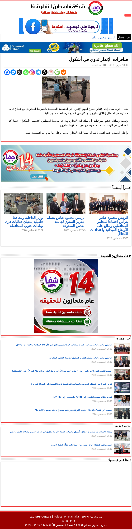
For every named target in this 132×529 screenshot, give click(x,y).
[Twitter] (70, 521)
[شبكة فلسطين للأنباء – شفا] (66, 7)
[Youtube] (63, 521)
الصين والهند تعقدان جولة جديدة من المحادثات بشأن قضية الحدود (81, 444)
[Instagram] (32, 72)
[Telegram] (38, 72)
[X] (19, 72)
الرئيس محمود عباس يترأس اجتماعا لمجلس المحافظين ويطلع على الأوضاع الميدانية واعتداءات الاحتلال (109, 226)
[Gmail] (51, 72)
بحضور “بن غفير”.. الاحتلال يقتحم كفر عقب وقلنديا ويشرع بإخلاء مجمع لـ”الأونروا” (73, 410)
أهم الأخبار (97, 65)
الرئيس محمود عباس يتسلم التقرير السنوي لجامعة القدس (81, 37)
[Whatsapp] (26, 72)
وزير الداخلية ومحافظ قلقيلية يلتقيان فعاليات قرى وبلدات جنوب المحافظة (24, 222)
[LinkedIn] (67, 521)
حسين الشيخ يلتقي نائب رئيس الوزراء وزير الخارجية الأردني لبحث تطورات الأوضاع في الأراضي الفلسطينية (62, 370)
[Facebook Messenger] (13, 72)
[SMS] (57, 72)
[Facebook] (7, 72)
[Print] (63, 72)
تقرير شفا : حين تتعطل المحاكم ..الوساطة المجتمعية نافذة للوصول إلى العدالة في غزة (71, 384)
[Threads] (44, 72)
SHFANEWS (43, 516)
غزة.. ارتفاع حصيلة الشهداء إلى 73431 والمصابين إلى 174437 (82, 397)
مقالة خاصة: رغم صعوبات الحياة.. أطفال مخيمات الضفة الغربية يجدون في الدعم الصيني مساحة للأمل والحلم (61, 431)
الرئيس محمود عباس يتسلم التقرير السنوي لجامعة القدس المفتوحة (66, 222)
